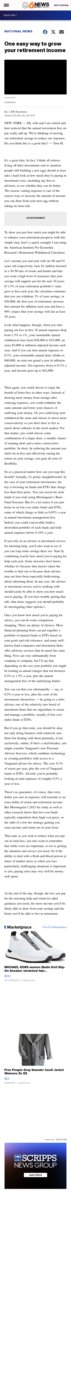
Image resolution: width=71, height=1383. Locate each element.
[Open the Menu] (6, 5)
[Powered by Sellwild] (61, 1139)
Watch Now (60, 5)
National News (18, 31)
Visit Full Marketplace (55, 927)
